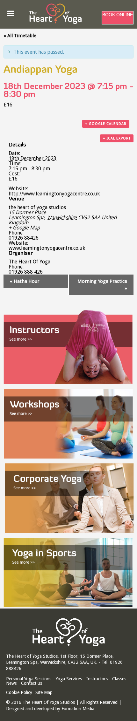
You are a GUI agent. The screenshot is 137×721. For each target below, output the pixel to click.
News (11, 683)
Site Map (44, 692)
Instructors (97, 678)
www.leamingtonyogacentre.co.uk (47, 248)
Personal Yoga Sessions (28, 678)
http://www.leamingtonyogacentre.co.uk (54, 194)
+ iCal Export (117, 138)
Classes (119, 678)
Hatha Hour (24, 281)
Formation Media (77, 708)
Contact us (31, 683)
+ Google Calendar (105, 124)
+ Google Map (24, 227)
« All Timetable (20, 35)
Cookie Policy (19, 692)
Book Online (117, 14)
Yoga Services (69, 678)
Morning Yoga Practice (102, 284)
